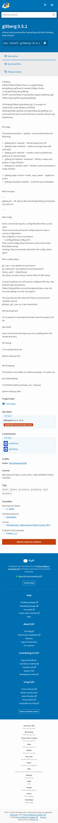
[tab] (29, 56)
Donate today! (29, 583)
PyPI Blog (28, 631)
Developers (11, 517)
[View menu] (45, 5)
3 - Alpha (10, 508)
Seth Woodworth (16, 463)
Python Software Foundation (33, 815)
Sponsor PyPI (29, 670)
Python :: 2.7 (11, 533)
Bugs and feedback (29, 660)
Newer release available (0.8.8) (18, 425)
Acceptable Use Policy (28, 703)
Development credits (28, 674)
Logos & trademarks (29, 642)
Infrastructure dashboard (28, 635)
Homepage (11, 403)
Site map (43, 817)
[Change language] (52, 5)
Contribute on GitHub (28, 663)
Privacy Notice (28, 699)
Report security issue (29, 692)
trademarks (14, 815)
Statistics (29, 638)
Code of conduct (27, 696)
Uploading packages (28, 606)
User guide (28, 609)
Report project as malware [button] (29, 541)
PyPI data (7, 416)
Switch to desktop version (29, 711)
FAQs (29, 616)
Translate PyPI (28, 667)
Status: (29, 576)
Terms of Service (27, 689)
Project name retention (28, 613)
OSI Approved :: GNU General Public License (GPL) (28, 525)
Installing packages (28, 602)
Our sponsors (29, 645)
